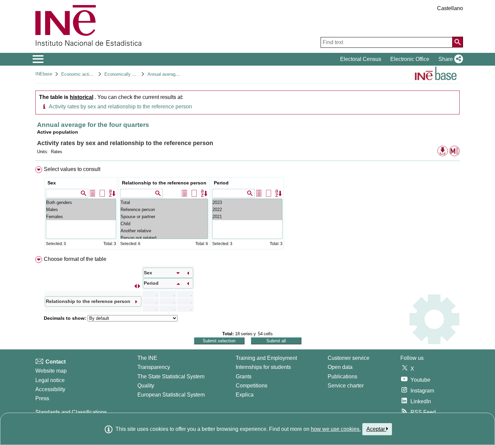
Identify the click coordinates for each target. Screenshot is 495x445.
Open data (340, 367)
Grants (244, 376)
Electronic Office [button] (409, 59)
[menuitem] (247, 209)
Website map (51, 371)
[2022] (247, 209)
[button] (449, 59)
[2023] (247, 202)
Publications (342, 376)
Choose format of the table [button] (75, 259)
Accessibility (50, 389)
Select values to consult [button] (72, 169)
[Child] (164, 223)
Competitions (251, 385)
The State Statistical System (170, 376)
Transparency (153, 367)
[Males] (81, 209)
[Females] (81, 216)
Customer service (348, 358)
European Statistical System (171, 395)
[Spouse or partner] (164, 216)
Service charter (346, 385)
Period (221, 182)
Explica (245, 395)
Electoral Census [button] (360, 59)
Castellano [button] (450, 8)
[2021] (247, 216)
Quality (145, 385)
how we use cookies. (336, 429)
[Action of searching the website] (457, 42)
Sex (51, 182)
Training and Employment (266, 358)
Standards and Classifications (71, 412)
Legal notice (50, 380)
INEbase (43, 73)
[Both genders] (81, 202)
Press (42, 398)
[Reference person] (164, 209)
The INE (147, 358)
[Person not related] (164, 237)
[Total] (164, 202)
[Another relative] (164, 230)
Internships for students (263, 367)
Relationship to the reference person (164, 182)
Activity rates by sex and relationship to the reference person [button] (120, 106)
